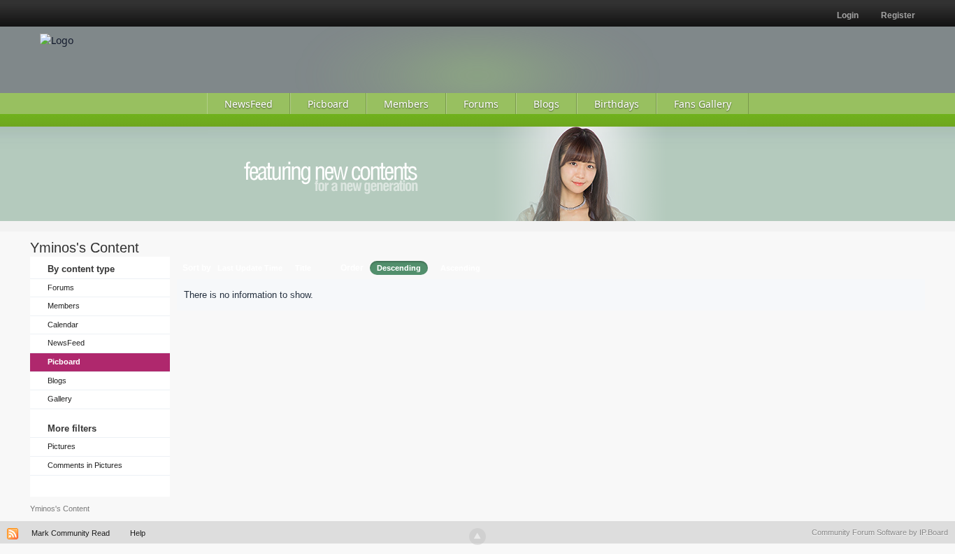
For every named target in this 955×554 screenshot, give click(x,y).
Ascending (460, 268)
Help (137, 533)
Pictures (62, 446)
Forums (61, 287)
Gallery (60, 399)
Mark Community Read (70, 533)
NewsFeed (66, 343)
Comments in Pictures (85, 465)
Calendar (63, 324)
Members (64, 305)
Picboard (64, 361)
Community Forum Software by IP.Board (880, 532)
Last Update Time (249, 268)
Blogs (57, 380)
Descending (399, 268)
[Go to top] (477, 536)
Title (303, 268)
